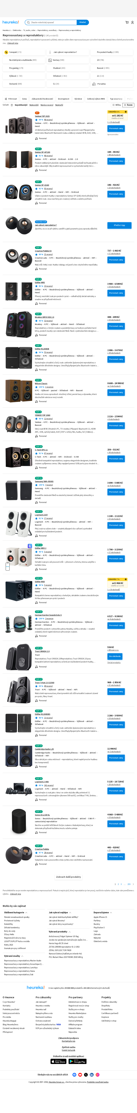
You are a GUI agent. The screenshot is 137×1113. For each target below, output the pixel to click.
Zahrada (97, 934)
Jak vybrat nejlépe (58, 912)
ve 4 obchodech (114, 486)
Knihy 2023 (8, 945)
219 (129, 884)
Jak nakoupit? (41, 1002)
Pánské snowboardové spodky (16, 917)
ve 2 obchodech (114, 386)
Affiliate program (75, 1024)
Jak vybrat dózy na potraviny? (61, 924)
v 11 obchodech (113, 253)
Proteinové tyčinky (12, 920)
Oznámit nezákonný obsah (14, 1028)
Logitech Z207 (41, 515)
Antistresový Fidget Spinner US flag (64, 936)
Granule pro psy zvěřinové (15, 948)
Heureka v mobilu (43, 1005)
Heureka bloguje (9, 1020)
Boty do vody (9, 931)
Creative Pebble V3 (43, 251)
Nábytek (97, 938)
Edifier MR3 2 (40, 548)
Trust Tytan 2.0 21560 (44, 682)
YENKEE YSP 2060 (42, 415)
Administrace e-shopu (77, 1002)
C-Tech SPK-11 (41, 450)
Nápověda (72, 1032)
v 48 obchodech (113, 155)
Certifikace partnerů (109, 1013)
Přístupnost (8, 1032)
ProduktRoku (107, 1009)
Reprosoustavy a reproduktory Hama (19, 971)
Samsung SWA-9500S (44, 481)
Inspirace (105, 1017)
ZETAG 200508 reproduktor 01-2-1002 (64, 947)
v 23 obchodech (113, 188)
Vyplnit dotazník (68, 1050)
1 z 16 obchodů (113, 589)
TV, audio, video (29, 30)
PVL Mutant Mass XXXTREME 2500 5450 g (66, 957)
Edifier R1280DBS (42, 714)
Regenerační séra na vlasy (15, 938)
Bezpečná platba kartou (46, 1024)
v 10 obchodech (113, 817)
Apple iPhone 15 (100, 917)
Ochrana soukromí (43, 1020)
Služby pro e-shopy (76, 1009)
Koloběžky (8, 924)
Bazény (97, 924)
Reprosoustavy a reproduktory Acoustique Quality (23, 964)
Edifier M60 (40, 581)
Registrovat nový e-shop (78, 1005)
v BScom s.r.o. (113, 650)
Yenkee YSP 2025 (42, 116)
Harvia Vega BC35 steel (58, 943)
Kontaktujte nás (68, 1041)
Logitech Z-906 (42, 781)
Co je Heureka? (9, 1002)
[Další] (133, 884)
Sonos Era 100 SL (42, 815)
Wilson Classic (41, 383)
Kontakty (6, 1005)
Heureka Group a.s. (56, 1082)
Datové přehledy (75, 1020)
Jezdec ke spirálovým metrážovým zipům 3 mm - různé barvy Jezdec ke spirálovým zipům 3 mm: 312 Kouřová (68, 940)
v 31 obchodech (113, 685)
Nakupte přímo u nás (44, 1013)
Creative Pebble (42, 849)
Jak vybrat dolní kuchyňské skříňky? (63, 917)
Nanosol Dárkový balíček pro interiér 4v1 (65, 953)
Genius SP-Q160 (42, 185)
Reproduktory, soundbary (47, 30)
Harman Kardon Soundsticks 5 (48, 615)
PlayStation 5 (99, 927)
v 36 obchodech (113, 452)
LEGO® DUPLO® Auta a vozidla (17, 941)
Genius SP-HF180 (42, 152)
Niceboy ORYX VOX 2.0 (44, 317)
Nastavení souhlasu (44, 1017)
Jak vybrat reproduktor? (46, 225)
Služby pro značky (75, 1017)
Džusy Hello (9, 934)
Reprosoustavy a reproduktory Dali (18, 974)
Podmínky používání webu (98, 1082)
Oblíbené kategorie (14, 912)
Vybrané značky (12, 956)
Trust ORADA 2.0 (42, 651)
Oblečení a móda (100, 941)
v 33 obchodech (113, 519)
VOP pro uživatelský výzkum (47, 1028)
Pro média (7, 1017)
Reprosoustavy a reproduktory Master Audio (22, 960)
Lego (96, 931)
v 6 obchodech (113, 419)
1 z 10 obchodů (113, 122)
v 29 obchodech (113, 353)
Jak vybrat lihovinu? (57, 920)
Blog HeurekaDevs (10, 1024)
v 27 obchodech (113, 850)
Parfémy (97, 920)
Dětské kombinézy (12, 927)
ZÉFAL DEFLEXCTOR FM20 (60, 950)
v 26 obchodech (113, 784)
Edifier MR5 (40, 282)
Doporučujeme (101, 912)
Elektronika (17, 30)
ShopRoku (105, 1005)
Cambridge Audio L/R (44, 749)
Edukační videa (74, 1028)
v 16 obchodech (113, 287)
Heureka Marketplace (77, 1013)
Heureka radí (41, 1009)
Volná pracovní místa (11, 1013)
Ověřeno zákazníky (109, 1002)
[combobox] (51, 22)
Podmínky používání (11, 1009)
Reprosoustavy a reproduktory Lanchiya (20, 967)
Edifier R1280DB (42, 349)
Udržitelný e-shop (108, 1020)
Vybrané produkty (58, 931)
